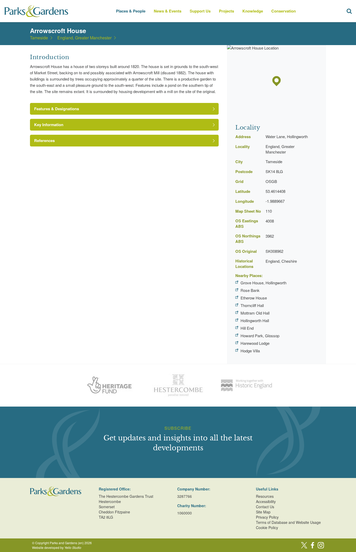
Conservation (283, 11)
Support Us (200, 11)
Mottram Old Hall (255, 313)
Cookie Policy (267, 527)
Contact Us (265, 506)
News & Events (167, 11)
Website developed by (56, 547)
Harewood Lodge (255, 343)
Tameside (39, 37)
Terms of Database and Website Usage (288, 522)
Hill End (247, 328)
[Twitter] (304, 545)
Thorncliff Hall (252, 305)
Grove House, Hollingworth (263, 282)
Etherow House (254, 297)
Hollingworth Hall (255, 320)
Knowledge (252, 11)
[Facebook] (312, 545)
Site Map (263, 511)
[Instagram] (321, 545)
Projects (226, 11)
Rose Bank (250, 290)
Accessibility (266, 501)
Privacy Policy (267, 517)
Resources (265, 496)
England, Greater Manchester (84, 37)
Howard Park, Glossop (260, 335)
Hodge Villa (250, 350)
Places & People (130, 11)
